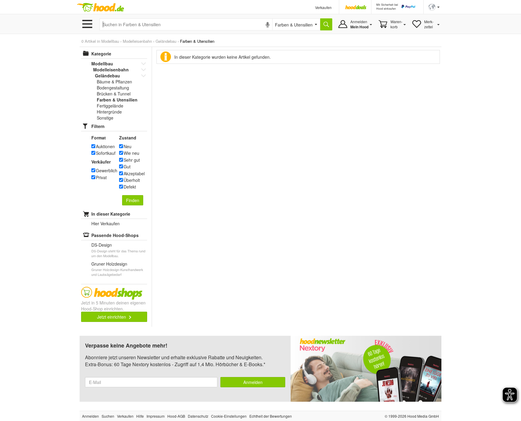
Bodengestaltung (113, 88)
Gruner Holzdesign (109, 264)
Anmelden (253, 382)
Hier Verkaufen (105, 223)
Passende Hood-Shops (115, 235)
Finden (132, 200)
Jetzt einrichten (112, 317)
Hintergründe (109, 112)
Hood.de (100, 7)
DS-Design (101, 245)
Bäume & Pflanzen (114, 82)
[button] (434, 6)
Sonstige (105, 118)
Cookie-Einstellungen (229, 416)
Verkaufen (323, 7)
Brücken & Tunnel (114, 94)
